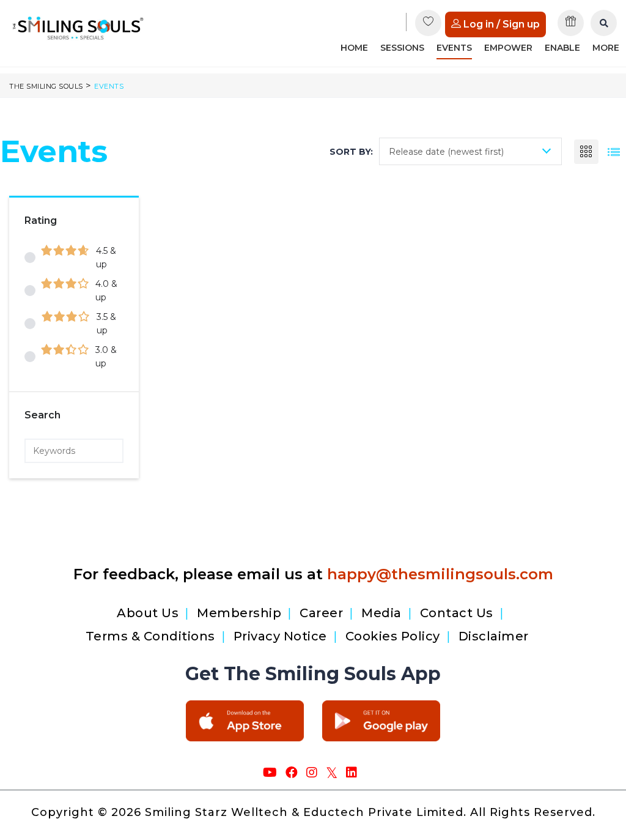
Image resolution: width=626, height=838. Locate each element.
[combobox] (470, 151)
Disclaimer (493, 636)
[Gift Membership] (571, 27)
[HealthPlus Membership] (429, 27)
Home (354, 47)
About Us (148, 613)
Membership (239, 613)
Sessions (402, 47)
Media (381, 613)
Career (321, 613)
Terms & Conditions (150, 636)
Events (454, 47)
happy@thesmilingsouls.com (440, 574)
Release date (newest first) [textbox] (446, 151)
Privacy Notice (280, 636)
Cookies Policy (392, 636)
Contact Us (456, 613)
